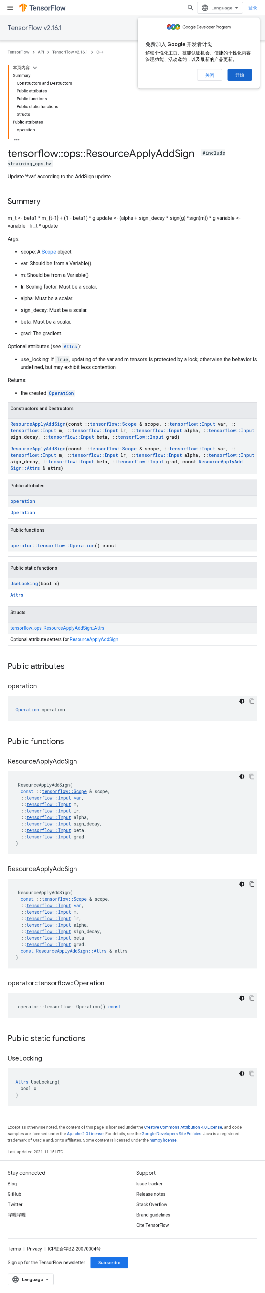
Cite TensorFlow (152, 1225)
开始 (239, 75)
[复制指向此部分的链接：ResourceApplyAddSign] (83, 762)
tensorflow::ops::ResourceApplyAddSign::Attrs (57, 628)
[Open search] (191, 8)
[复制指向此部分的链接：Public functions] (70, 742)
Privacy (34, 1248)
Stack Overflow (151, 1204)
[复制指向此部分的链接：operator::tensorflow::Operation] (110, 984)
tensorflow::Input (192, 424)
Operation (61, 393)
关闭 (209, 75)
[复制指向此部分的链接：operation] (43, 687)
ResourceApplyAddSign (38, 424)
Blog (12, 1183)
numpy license (163, 1140)
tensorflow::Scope (113, 424)
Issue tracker (149, 1183)
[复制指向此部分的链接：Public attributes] (71, 667)
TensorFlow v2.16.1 (35, 28)
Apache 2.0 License (85, 1133)
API (41, 52)
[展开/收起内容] (35, 68)
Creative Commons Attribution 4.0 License (183, 1127)
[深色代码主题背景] (242, 701)
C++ (99, 52)
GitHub (14, 1194)
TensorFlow (18, 52)
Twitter (15, 1204)
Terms (14, 1248)
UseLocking (24, 583)
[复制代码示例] (252, 701)
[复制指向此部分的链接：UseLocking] (48, 1059)
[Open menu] (10, 8)
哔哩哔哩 (17, 1214)
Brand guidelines (153, 1214)
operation (22, 501)
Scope (49, 252)
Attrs (70, 346)
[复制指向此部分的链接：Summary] (46, 202)
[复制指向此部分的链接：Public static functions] (92, 1039)
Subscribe (109, 1262)
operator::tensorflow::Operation (52, 545)
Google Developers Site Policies (171, 1133)
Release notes (150, 1194)
